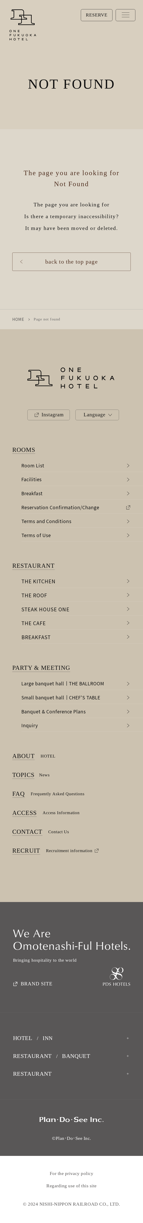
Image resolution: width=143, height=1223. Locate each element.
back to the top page (71, 262)
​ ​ (42, 668)
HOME (18, 319)
